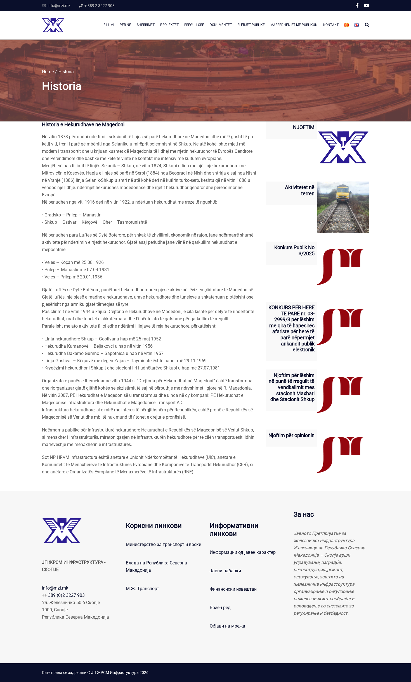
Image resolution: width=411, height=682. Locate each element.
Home (48, 71)
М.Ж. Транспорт (142, 588)
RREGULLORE (194, 25)
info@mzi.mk (55, 588)
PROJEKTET (169, 25)
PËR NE (125, 25)
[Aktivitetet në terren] (343, 207)
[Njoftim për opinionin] (343, 455)
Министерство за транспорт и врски (163, 544)
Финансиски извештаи (233, 589)
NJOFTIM (304, 127)
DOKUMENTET (221, 25)
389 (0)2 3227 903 (66, 595)
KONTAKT (331, 25)
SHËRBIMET (146, 25)
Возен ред (220, 607)
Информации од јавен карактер (243, 552)
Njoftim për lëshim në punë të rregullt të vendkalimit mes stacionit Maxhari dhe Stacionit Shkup (292, 387)
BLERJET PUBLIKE (251, 25)
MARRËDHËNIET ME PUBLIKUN (294, 25)
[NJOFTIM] (343, 147)
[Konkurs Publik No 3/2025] (343, 267)
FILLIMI (108, 25)
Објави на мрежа (227, 626)
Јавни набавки (225, 570)
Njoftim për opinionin (291, 435)
